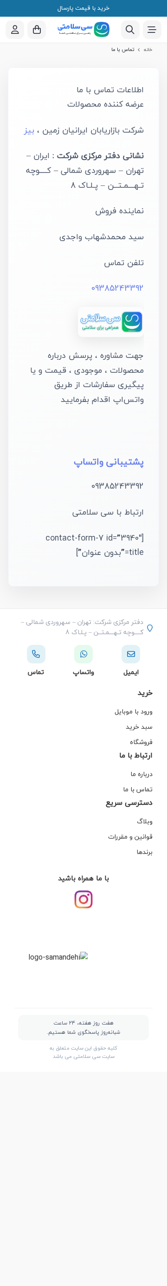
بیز (29, 130)
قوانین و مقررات (130, 836)
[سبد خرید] (36, 29)
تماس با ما (138, 789)
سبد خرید (139, 726)
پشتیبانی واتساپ (109, 461)
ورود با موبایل (134, 711)
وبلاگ (145, 821)
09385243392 (117, 288)
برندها (144, 852)
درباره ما (141, 774)
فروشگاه (141, 742)
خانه (148, 49)
